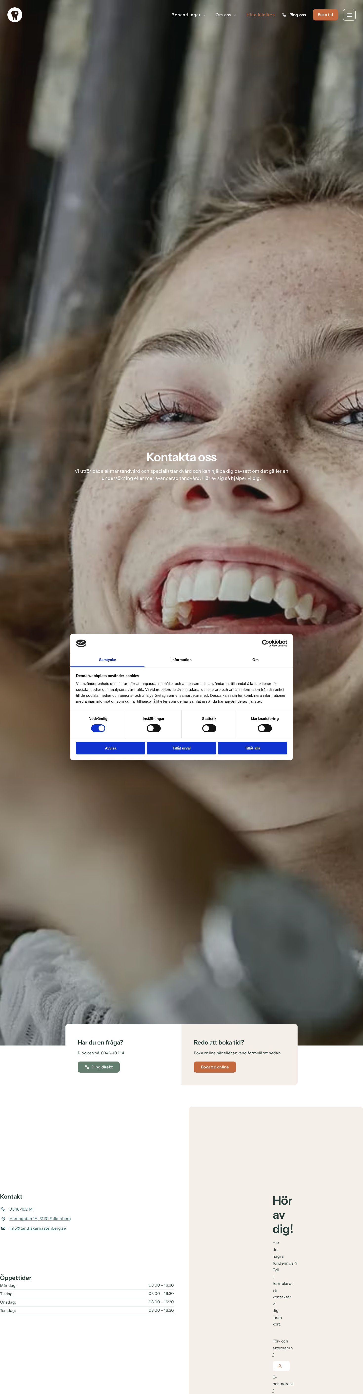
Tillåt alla (252, 748)
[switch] (154, 728)
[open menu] (349, 15)
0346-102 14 (112, 1052)
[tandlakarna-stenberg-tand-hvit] (14, 9)
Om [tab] (255, 660)
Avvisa (110, 748)
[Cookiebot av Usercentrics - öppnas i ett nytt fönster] (265, 643)
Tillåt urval (182, 748)
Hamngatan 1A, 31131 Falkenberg (40, 1218)
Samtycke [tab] (107, 660)
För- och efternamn (283, 1348)
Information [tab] (181, 660)
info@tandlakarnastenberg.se (37, 1228)
